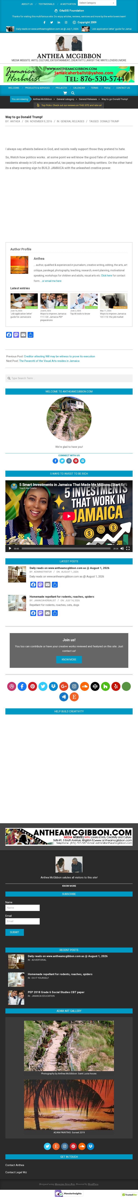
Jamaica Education (43, 996)
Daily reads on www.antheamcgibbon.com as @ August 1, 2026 (69, 568)
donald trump (109, 121)
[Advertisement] (69, 206)
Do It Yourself (31, 308)
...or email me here (51, 281)
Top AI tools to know (80, 313)
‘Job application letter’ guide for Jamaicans (98, 29)
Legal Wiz (21, 1172)
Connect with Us (69, 455)
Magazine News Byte (65, 1184)
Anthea (20, 1165)
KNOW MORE (69, 659)
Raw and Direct (120, 308)
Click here (106, 275)
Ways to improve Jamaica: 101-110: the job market (113, 315)
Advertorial (39, 960)
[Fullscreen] (128, 548)
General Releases (72, 121)
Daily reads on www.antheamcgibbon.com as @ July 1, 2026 (31, 29)
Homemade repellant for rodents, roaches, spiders (62, 596)
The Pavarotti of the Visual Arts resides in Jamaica (49, 361)
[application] (69, 516)
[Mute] (122, 548)
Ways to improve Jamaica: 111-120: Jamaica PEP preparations (53, 316)
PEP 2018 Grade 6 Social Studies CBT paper (56, 992)
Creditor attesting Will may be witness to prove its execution (59, 356)
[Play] (10, 548)
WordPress (93, 1184)
